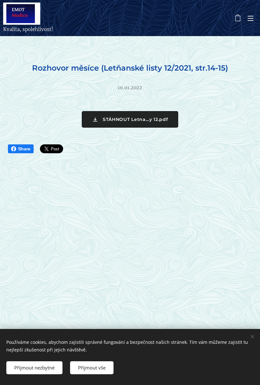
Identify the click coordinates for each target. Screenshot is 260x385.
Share (24, 148)
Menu (250, 18)
